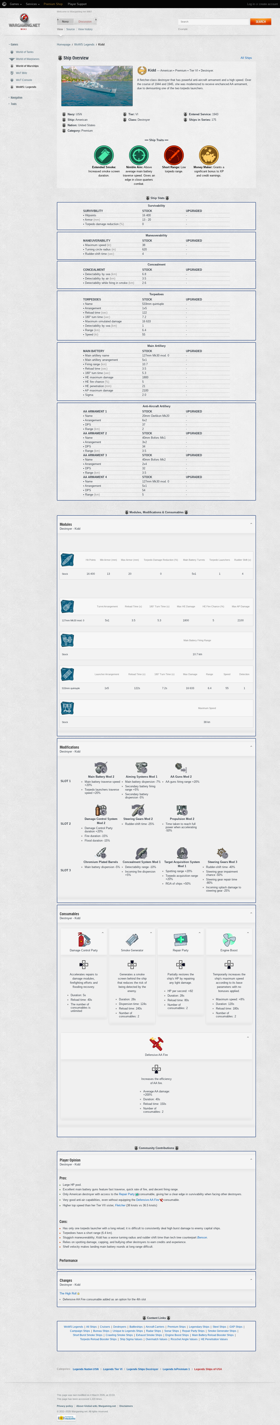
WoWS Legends (73, 1326)
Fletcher (120, 1205)
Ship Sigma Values (131, 1339)
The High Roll (68, 1293)
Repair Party (127, 1194)
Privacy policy (65, 1406)
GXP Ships (235, 1326)
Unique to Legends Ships (128, 1330)
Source (70, 29)
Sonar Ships (171, 1330)
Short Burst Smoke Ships (87, 1335)
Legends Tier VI (112, 1369)
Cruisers (105, 1326)
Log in (251, 4)
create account (268, 4)
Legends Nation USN (86, 1369)
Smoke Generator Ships (222, 1330)
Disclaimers (126, 1406)
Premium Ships (177, 1326)
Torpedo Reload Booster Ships (98, 1339)
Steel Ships (219, 1326)
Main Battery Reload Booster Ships (213, 1335)
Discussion (85, 21)
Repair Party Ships (193, 1330)
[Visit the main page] (24, 21)
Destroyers (119, 1326)
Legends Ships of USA (208, 1369)
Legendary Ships (199, 1326)
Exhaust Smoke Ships (149, 1335)
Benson (202, 1237)
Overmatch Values (156, 1339)
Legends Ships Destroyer (142, 1369)
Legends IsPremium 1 (176, 1369)
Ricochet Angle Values (184, 1339)
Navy (65, 21)
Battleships (136, 1326)
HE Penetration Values (214, 1339)
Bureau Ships (101, 1330)
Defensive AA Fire (147, 1199)
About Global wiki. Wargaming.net (96, 1406)
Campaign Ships (80, 1330)
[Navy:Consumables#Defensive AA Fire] (161, 1199)
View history (85, 29)
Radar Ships (153, 1330)
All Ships (246, 57)
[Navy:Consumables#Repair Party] (137, 1194)
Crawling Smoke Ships (119, 1335)
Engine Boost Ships (177, 1335)
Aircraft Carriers (155, 1326)
